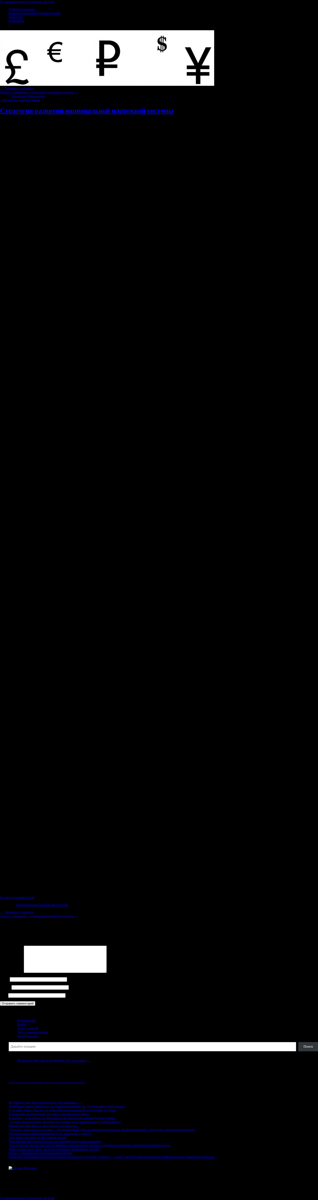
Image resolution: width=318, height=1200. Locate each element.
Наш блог (16, 17)
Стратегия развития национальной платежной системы (87, 111)
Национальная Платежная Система (35, 13)
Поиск (13, 1040)
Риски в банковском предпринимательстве (40, 1153)
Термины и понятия (17, 88)
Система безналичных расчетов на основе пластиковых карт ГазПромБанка (65, 1122)
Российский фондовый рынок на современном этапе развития (55, 1141)
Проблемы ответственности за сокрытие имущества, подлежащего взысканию (67, 1106)
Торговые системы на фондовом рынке (38, 1137)
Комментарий (11, 972)
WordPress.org (27, 1036)
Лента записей (28, 1028)
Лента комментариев (32, 1032)
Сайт (3, 995)
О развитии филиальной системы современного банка (49, 1114)
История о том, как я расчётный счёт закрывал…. (53, 1060)
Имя (4, 979)
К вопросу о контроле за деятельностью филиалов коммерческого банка (62, 1118)
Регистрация (26, 1020)
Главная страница (22, 9)
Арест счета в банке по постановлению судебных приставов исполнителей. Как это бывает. (47, 1083)
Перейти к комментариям (20, 100)
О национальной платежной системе (27, 2)
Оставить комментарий (17, 897)
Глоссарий (16, 21)
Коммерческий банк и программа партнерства (43, 1126)
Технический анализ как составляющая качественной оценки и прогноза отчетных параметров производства (89, 1145)
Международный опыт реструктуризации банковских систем (54, 1149)
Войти (22, 1024)
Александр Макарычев (28, 96)
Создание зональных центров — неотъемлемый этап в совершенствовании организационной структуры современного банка (102, 1129)
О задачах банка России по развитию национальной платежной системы (62, 1110)
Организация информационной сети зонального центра (50, 1133)
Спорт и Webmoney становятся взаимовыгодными (39, 92)
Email (5, 987)
